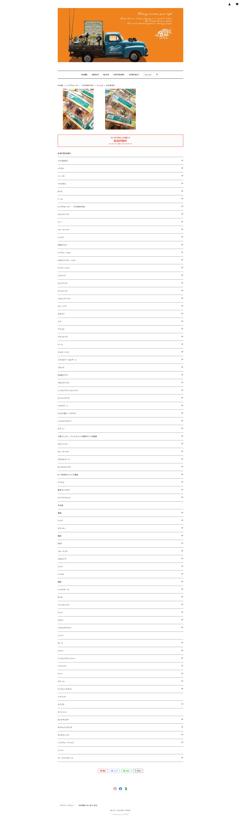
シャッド (61, 237)
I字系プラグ (62, 245)
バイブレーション (64, 253)
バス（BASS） (63, 161)
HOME (84, 75)
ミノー (60, 222)
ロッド (60, 191)
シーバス (61, 176)
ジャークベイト (64, 230)
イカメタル (62, 184)
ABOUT (95, 75)
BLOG (106, 75)
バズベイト (62, 276)
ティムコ (100, 85)
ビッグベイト (63, 283)
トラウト (61, 168)
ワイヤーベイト (64, 268)
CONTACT (134, 75)
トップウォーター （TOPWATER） (80, 85)
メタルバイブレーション (67, 260)
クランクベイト (63, 214)
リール (60, 199)
